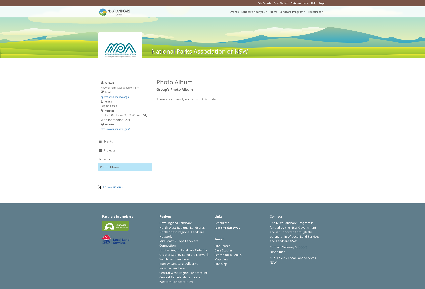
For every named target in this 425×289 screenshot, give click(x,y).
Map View (221, 259)
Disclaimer (277, 252)
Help (313, 3)
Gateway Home (300, 3)
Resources (221, 223)
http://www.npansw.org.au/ (115, 129)
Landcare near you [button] (253, 12)
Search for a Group (228, 255)
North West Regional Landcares (182, 228)
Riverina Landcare (172, 268)
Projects (104, 159)
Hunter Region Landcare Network (183, 250)
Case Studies (280, 3)
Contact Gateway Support (288, 247)
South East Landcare (174, 259)
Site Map (220, 264)
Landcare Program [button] (291, 12)
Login (322, 3)
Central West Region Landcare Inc (183, 273)
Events (234, 12)
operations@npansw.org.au (115, 96)
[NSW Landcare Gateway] (114, 12)
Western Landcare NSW (176, 282)
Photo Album (109, 167)
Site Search (264, 3)
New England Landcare (175, 223)
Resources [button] (314, 12)
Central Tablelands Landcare (179, 277)
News (273, 12)
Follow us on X (113, 187)
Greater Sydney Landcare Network (184, 255)
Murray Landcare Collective (178, 264)
